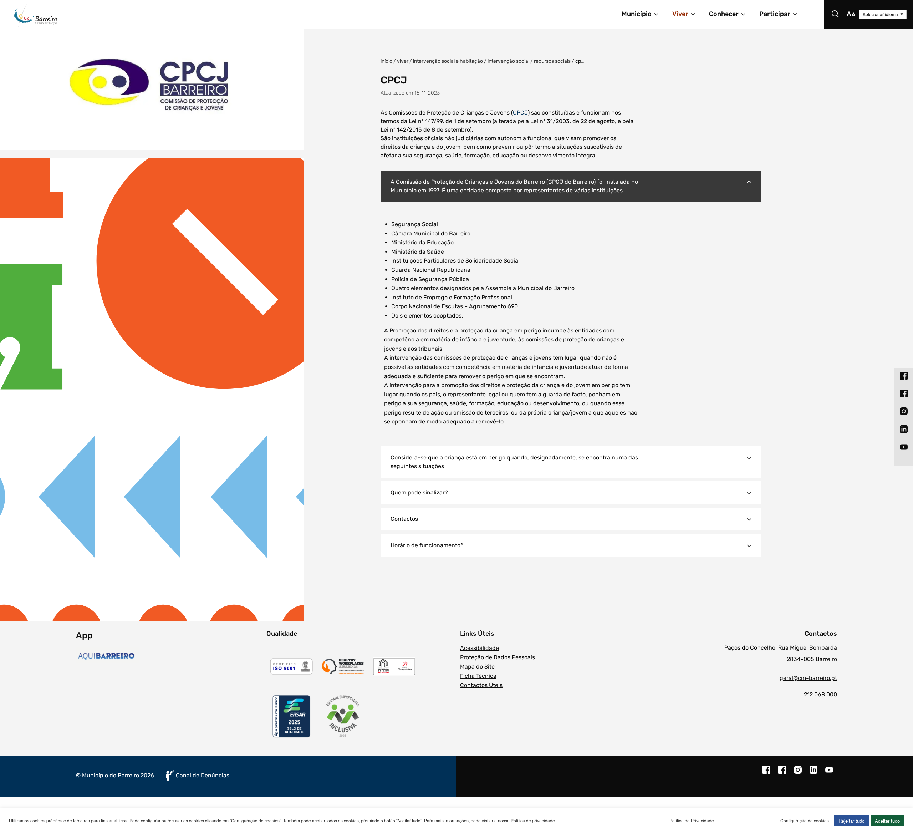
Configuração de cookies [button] (804, 820)
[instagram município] (798, 773)
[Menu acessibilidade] (851, 14)
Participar (774, 14)
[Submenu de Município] (659, 14)
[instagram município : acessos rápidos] (904, 411)
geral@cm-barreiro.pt (808, 678)
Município (637, 14)
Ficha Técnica (478, 675)
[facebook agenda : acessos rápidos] (904, 393)
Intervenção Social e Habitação (448, 61)
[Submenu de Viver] (696, 14)
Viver (680, 14)
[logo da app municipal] (169, 656)
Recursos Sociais (552, 61)
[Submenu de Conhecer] (746, 14)
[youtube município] (829, 773)
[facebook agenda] (782, 773)
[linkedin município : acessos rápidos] (904, 429)
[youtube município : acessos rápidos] (904, 447)
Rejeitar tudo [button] (851, 820)
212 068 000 (820, 694)
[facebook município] (766, 773)
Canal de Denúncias (202, 775)
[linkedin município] (813, 773)
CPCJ (520, 112)
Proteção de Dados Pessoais (497, 657)
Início (386, 61)
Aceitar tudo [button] (887, 820)
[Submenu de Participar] (798, 14)
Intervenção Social (508, 61)
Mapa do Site (477, 666)
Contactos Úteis (481, 685)
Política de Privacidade (691, 820)
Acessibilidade (479, 648)
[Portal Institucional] (173, 14)
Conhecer (724, 14)
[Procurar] (835, 14)
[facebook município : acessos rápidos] (904, 376)
